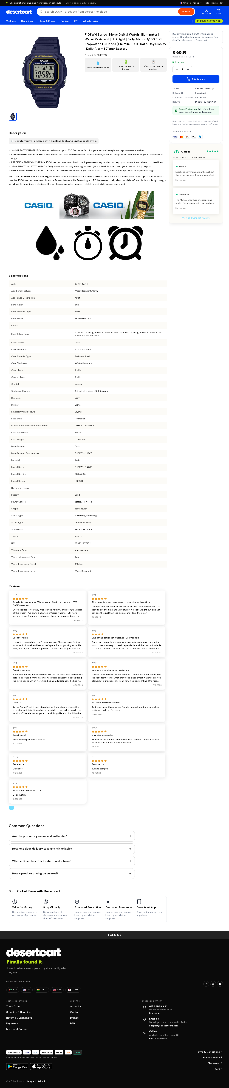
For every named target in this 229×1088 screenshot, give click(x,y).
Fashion (64, 21)
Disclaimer (215, 1063)
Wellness (11, 21)
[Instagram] (206, 984)
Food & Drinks (47, 21)
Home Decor (27, 21)
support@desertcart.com (163, 1025)
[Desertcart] (19, 12)
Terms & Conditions (209, 1052)
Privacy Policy (213, 1057)
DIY (76, 21)
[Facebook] (220, 984)
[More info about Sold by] (212, 88)
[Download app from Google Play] (17, 1066)
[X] (213, 984)
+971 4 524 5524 (158, 1038)
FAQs (218, 1069)
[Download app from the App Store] (41, 1066)
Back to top (114, 934)
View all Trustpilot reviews (196, 217)
